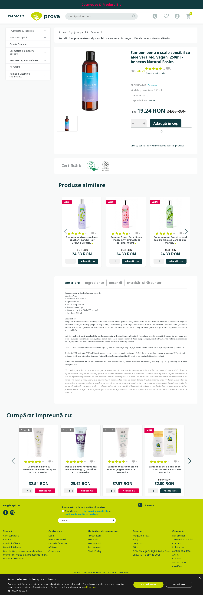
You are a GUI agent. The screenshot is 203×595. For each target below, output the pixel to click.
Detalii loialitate (12, 547)
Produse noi (94, 543)
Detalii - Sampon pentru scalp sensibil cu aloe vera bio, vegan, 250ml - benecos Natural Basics (114, 38)
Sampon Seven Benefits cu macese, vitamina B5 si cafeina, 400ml (126, 239)
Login (51, 535)
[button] (68, 591)
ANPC (175, 554)
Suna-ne (149, 505)
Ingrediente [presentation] (94, 282)
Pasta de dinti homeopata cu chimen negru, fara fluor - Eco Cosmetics (81, 469)
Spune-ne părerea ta (155, 73)
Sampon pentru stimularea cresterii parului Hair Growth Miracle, (82, 239)
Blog (135, 539)
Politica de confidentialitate (89, 572)
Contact (176, 543)
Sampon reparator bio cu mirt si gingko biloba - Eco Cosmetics (122, 469)
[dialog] (101, 584)
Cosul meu (54, 551)
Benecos (152, 85)
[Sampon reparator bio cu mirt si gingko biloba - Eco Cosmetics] (122, 442)
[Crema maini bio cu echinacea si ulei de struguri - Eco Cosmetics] (39, 442)
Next (186, 231)
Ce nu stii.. (138, 543)
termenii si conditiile (96, 511)
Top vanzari (94, 547)
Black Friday (94, 551)
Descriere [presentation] (72, 282)
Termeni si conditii (118, 572)
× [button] (199, 578)
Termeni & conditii (182, 539)
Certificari (177, 566)
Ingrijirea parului (78, 32)
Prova (62, 32)
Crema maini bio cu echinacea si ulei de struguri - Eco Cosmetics (39, 469)
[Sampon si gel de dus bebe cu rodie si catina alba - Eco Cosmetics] (164, 442)
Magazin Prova (141, 535)
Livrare (7, 539)
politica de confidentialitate (81, 513)
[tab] (73, 283)
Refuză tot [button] (179, 584)
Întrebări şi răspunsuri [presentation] (145, 282)
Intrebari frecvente (14, 558)
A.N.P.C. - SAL (179, 562)
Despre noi (178, 535)
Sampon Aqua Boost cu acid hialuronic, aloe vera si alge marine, (170, 239)
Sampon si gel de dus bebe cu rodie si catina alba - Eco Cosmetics (164, 469)
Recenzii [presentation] (115, 282)
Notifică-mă (45, 490)
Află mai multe (91, 587)
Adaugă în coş (165, 123)
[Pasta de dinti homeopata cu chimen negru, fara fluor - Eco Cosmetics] (80, 442)
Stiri (135, 547)
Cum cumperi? (11, 535)
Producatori (94, 535)
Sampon (95, 32)
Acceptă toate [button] (148, 584)
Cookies (176, 558)
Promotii (93, 539)
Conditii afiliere (11, 543)
